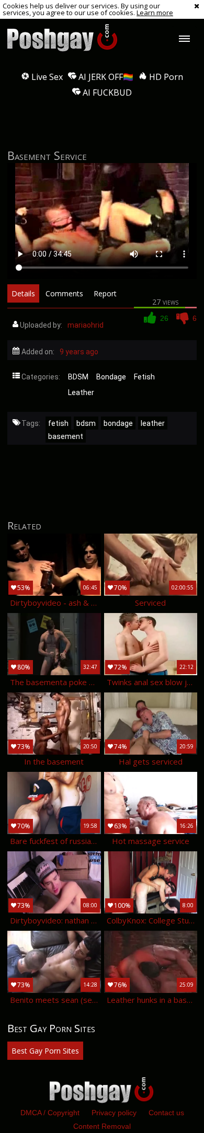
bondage (118, 423)
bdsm (86, 423)
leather (153, 423)
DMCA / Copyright (50, 1112)
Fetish (144, 377)
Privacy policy (114, 1112)
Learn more (155, 12)
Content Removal (102, 1126)
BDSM (78, 377)
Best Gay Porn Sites (45, 1051)
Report (105, 293)
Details (23, 293)
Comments (64, 293)
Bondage (111, 377)
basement (65, 436)
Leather (81, 392)
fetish (58, 423)
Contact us (166, 1112)
